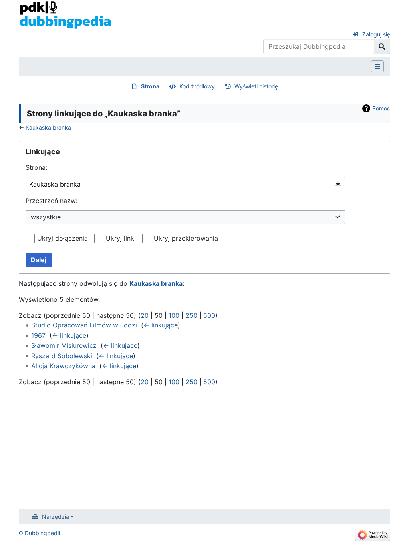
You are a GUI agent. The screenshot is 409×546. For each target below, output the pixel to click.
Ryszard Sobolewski (61, 356)
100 (174, 315)
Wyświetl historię (256, 86)
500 (209, 315)
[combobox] (185, 184)
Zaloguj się (376, 34)
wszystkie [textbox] (46, 217)
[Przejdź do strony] (382, 46)
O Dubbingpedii (39, 533)
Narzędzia (55, 516)
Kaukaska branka (48, 127)
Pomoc (381, 108)
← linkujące (160, 325)
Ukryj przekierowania (186, 238)
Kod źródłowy (197, 86)
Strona (150, 86)
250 (191, 315)
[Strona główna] (65, 14)
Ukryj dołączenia (62, 238)
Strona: (36, 167)
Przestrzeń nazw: (51, 201)
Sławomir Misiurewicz (64, 345)
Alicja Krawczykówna (63, 366)
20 (145, 315)
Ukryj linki (121, 238)
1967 (38, 335)
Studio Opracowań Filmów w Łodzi (84, 325)
